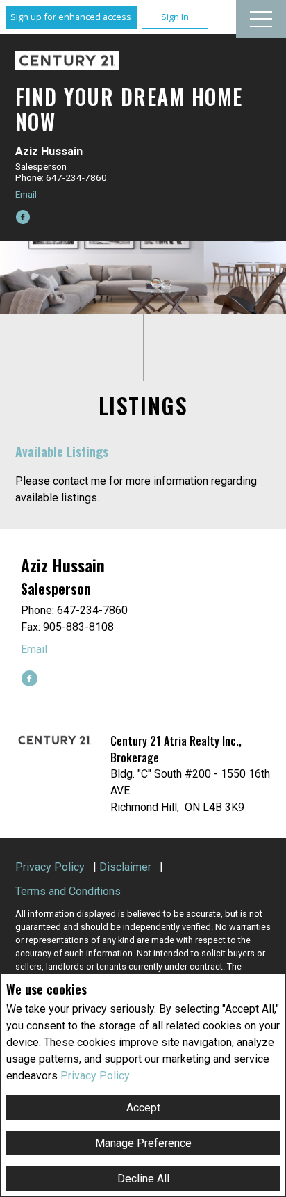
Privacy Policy (95, 1075)
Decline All (143, 1178)
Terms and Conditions (68, 891)
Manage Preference (143, 1143)
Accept (143, 1107)
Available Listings (61, 451)
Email (26, 194)
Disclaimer (125, 867)
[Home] (67, 61)
